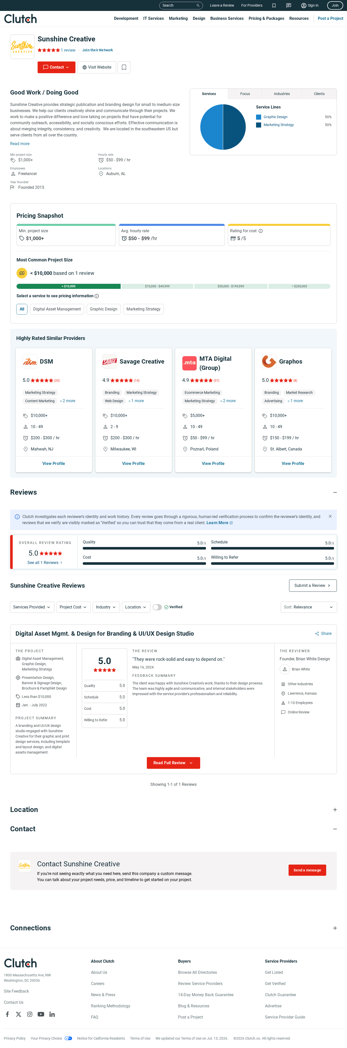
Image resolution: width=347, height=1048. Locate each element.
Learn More (217, 522)
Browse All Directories (197, 972)
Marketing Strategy (279, 125)
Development (126, 18)
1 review (68, 50)
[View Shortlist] (274, 5)
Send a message (307, 870)
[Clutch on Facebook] (7, 1014)
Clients (319, 94)
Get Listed (274, 972)
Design (199, 18)
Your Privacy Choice (46, 1038)
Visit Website (99, 67)
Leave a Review (222, 5)
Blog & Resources (193, 1006)
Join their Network (97, 50)
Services (209, 94)
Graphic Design (276, 117)
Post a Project (330, 18)
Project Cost (70, 607)
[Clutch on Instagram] (29, 1014)
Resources (299, 18)
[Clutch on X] (18, 1014)
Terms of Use (140, 1038)
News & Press (103, 994)
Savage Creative (142, 361)
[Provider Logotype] (22, 47)
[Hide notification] (330, 516)
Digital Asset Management (57, 309)
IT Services (153, 18)
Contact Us (13, 1002)
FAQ (94, 1017)
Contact (57, 67)
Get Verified (275, 983)
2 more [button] (69, 400)
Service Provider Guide (285, 1017)
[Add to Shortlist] (124, 67)
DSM (46, 361)
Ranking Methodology (110, 1006)
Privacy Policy (15, 1038)
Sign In (313, 5)
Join (335, 5)
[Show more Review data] (173, 763)
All (22, 309)
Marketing (178, 18)
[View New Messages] (288, 5)
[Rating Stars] (41, 380)
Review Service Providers (200, 983)
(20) (57, 380)
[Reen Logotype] (30, 361)
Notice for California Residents (101, 1038)
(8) (295, 380)
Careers (97, 983)
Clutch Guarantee (280, 994)
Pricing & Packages (266, 18)
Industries (282, 94)
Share (326, 633)
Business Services (227, 18)
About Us (99, 972)
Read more (19, 143)
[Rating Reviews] (48, 50)
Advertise (273, 1006)
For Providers (251, 5)
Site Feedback (16, 991)
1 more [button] (137, 400)
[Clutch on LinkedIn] (52, 1014)
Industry (103, 607)
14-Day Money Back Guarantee (205, 994)
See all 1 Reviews (42, 562)
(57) (216, 380)
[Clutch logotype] (20, 18)
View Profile (53, 463)
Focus (245, 94)
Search (168, 5)
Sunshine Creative (66, 39)
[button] (32, 607)
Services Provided (29, 607)
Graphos (290, 361)
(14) (136, 380)
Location (133, 607)
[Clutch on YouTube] (40, 1014)
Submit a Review (309, 585)
